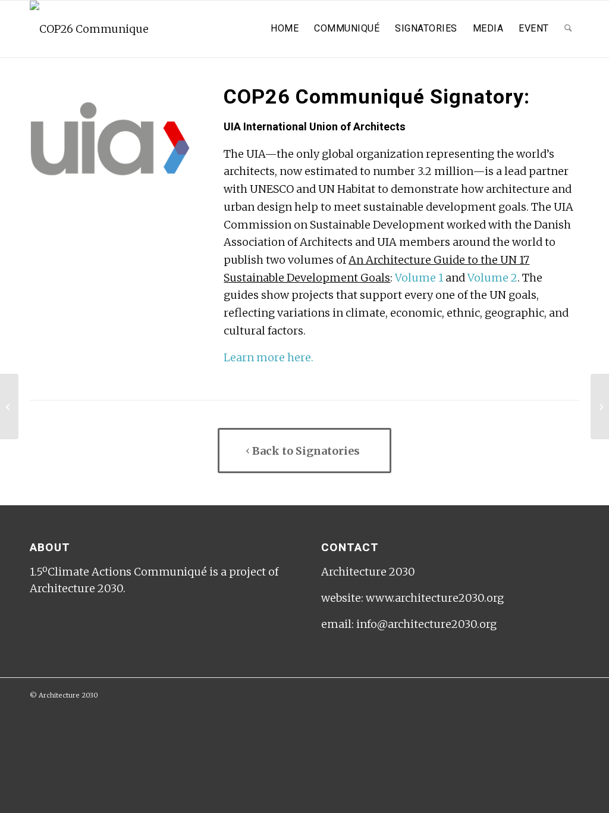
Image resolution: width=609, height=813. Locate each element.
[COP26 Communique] (89, 29)
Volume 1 (419, 277)
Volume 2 (492, 277)
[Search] (568, 29)
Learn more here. (268, 357)
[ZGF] (9, 406)
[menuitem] (284, 29)
